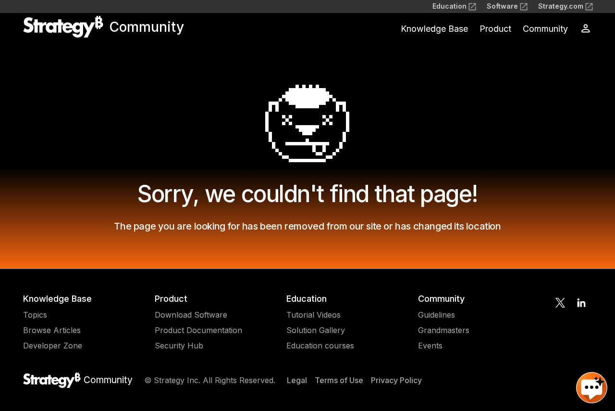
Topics (35, 315)
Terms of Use (339, 380)
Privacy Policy (396, 380)
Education (449, 6)
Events (430, 345)
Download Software (191, 315)
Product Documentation (198, 330)
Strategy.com (560, 6)
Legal (297, 380)
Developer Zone (52, 345)
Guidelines (436, 315)
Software (502, 6)
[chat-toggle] (591, 387)
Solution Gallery (315, 330)
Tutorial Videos (313, 315)
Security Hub (179, 345)
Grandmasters (443, 330)
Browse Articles (52, 330)
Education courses (320, 345)
